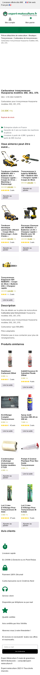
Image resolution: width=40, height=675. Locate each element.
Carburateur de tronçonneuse (25, 38)
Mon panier (30, 22)
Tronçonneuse (6, 38)
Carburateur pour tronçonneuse (13, 313)
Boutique (32, 35)
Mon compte (10, 22)
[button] (20, 30)
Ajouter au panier (7, 197)
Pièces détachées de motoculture (14, 35)
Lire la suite (8, 300)
